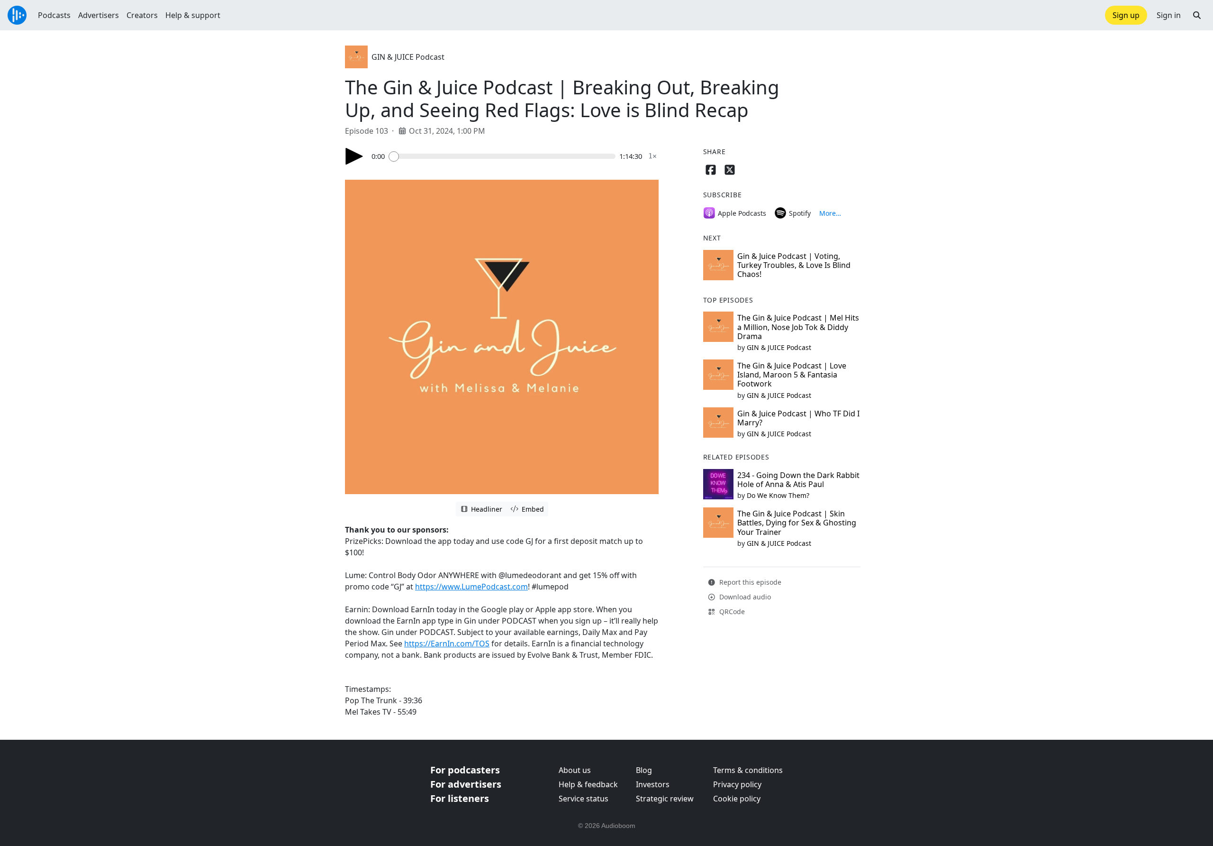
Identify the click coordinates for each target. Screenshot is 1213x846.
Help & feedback (588, 784)
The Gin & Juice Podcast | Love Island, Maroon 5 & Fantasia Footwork (791, 374)
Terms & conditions (748, 770)
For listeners (459, 798)
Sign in (1169, 15)
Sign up (1126, 15)
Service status (583, 798)
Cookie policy (736, 798)
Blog (644, 770)
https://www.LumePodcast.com (471, 586)
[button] (1196, 15)
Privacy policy (737, 784)
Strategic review (665, 798)
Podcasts (54, 15)
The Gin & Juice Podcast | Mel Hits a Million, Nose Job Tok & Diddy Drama (798, 327)
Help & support (192, 15)
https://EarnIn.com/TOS (446, 643)
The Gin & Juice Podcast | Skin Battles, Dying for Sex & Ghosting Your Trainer (796, 522)
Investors (653, 784)
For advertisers (465, 784)
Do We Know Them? (778, 495)
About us (575, 770)
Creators (142, 15)
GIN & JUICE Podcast (407, 57)
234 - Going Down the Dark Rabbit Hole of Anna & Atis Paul (798, 479)
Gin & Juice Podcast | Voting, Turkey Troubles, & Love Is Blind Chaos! (794, 265)
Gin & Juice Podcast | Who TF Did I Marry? (798, 418)
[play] (354, 156)
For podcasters (465, 769)
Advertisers (98, 15)
